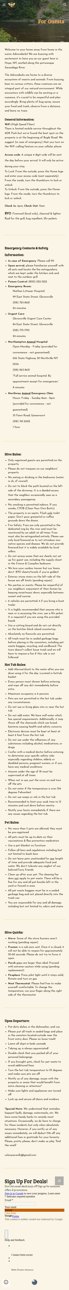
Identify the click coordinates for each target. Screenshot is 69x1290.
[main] (34, 21)
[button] (4, 4)
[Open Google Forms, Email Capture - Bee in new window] (59, 1180)
